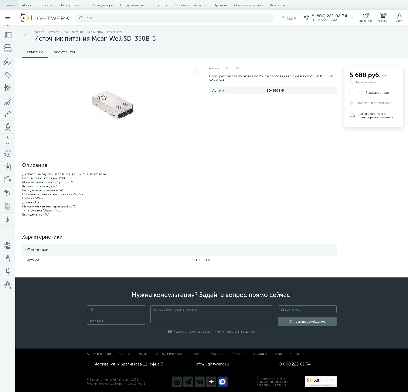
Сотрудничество (133, 5)
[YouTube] (177, 382)
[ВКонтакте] (200, 382)
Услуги (143, 354)
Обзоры (217, 354)
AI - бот (28, 5)
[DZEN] (211, 382)
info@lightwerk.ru (212, 364)
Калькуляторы (102, 5)
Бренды (46, 5)
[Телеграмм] (188, 382)
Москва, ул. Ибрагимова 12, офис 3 (128, 364)
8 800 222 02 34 (295, 364)
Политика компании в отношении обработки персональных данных (272, 381)
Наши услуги (69, 5)
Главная (9, 5)
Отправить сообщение (307, 321)
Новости (160, 5)
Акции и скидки (99, 354)
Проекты (220, 5)
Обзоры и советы (187, 5)
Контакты (277, 5)
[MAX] (223, 382)
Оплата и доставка (248, 5)
